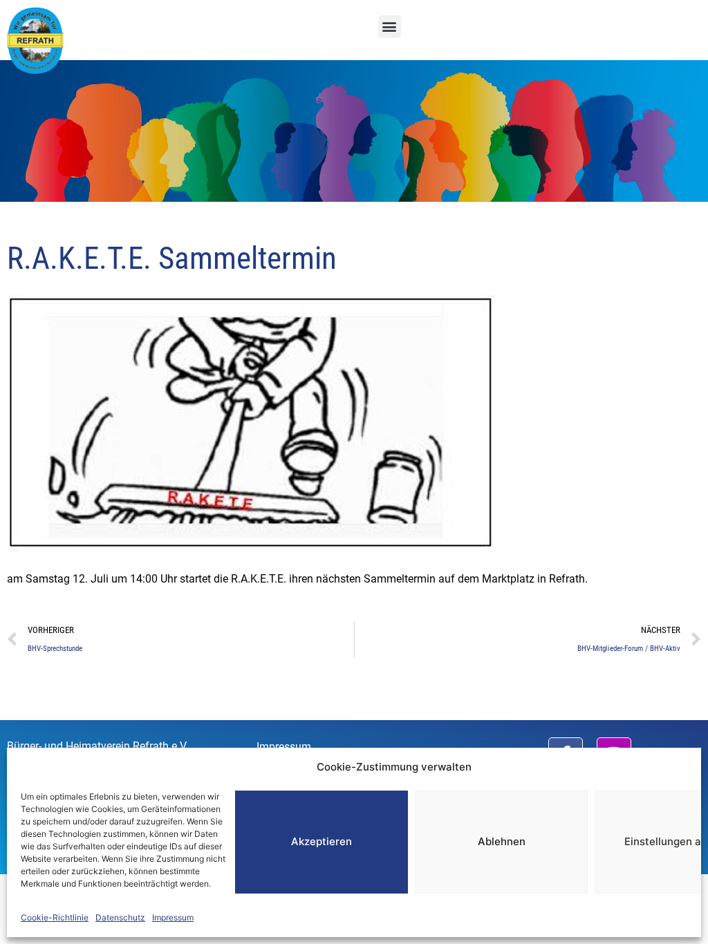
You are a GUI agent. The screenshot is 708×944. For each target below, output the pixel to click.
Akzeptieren (321, 841)
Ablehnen (501, 841)
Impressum (173, 917)
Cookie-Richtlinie (54, 917)
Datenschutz (120, 917)
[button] (389, 26)
